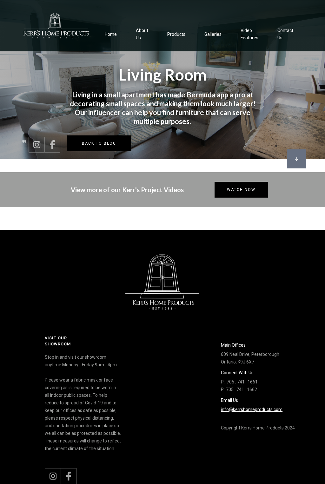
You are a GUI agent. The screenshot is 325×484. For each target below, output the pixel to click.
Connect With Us (237, 372)
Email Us (229, 400)
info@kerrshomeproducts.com (251, 409)
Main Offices (233, 345)
